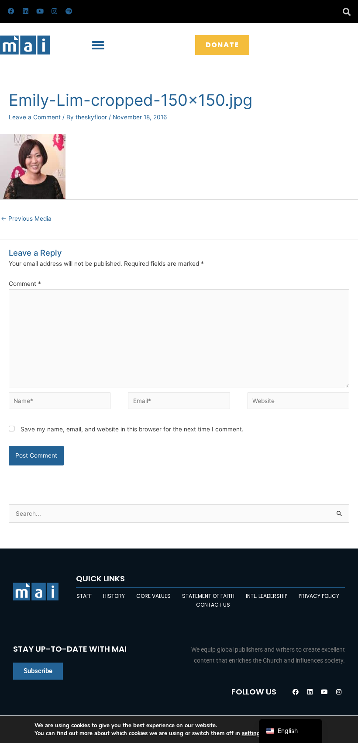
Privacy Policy (319, 596)
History (114, 596)
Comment (25, 283)
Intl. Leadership (266, 596)
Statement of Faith (208, 596)
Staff (84, 596)
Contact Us (213, 604)
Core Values (153, 596)
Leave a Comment (35, 117)
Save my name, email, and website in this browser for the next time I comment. (132, 429)
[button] (346, 11)
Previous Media (26, 218)
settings (252, 733)
